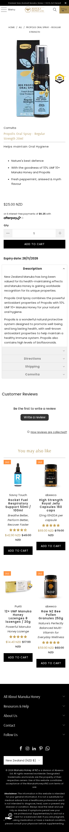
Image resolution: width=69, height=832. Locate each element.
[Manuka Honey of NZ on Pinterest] (41, 748)
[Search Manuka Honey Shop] (54, 9)
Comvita (10, 128)
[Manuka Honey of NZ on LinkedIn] (34, 748)
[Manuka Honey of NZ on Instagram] (27, 748)
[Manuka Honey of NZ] (34, 9)
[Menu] (2, 9)
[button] (34, 269)
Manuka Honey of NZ (26, 770)
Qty (6, 225)
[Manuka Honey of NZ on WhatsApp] (48, 748)
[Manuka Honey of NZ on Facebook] (21, 748)
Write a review (34, 417)
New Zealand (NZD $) (21, 760)
